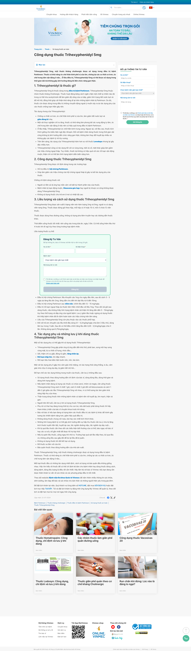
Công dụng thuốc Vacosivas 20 (136, 539)
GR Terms (153, 649)
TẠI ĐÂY (48, 489)
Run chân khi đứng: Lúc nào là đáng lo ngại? (137, 583)
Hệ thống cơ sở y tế (45, 630)
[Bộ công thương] (141, 626)
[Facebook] (108, 498)
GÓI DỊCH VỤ (100, 485)
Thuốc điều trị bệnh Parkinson (78, 503)
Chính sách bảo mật (52, 283)
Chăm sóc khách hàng (147, 2)
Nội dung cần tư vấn (50, 265)
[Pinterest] (114, 498)
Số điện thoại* (125, 82)
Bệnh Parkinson (40, 503)
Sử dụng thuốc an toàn (61, 49)
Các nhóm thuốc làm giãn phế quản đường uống (95, 539)
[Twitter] (111, 498)
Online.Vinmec (139, 14)
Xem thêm (39, 550)
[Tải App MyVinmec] (78, 632)
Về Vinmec (104, 14)
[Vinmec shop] (99, 632)
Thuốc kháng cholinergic (56, 503)
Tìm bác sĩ (134, 2)
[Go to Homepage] (40, 7)
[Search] (111, 8)
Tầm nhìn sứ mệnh (45, 627)
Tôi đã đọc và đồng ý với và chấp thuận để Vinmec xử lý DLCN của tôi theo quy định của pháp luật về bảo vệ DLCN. (138, 115)
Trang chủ (38, 49)
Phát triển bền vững (89, 14)
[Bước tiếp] (117, 638)
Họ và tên (47, 247)
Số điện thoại (81, 247)
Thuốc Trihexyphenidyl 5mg (44, 505)
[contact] (186, 638)
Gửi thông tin (137, 122)
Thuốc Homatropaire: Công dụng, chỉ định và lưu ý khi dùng (51, 541)
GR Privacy (145, 649)
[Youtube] (113, 627)
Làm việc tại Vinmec (45, 637)
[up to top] (186, 630)
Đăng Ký (75, 289)
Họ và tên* (124, 75)
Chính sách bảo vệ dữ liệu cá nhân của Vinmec (126, 649)
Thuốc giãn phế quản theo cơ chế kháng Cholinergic (95, 583)
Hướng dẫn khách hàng (69, 14)
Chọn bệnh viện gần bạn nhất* (131, 90)
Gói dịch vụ (62, 630)
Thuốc (47, 49)
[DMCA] (141, 633)
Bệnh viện (47, 256)
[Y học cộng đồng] (117, 634)
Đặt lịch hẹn (62, 637)
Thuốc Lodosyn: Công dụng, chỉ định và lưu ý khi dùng (52, 583)
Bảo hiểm (61, 633)
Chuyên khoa (51, 14)
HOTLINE (82, 485)
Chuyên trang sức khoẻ (121, 14)
